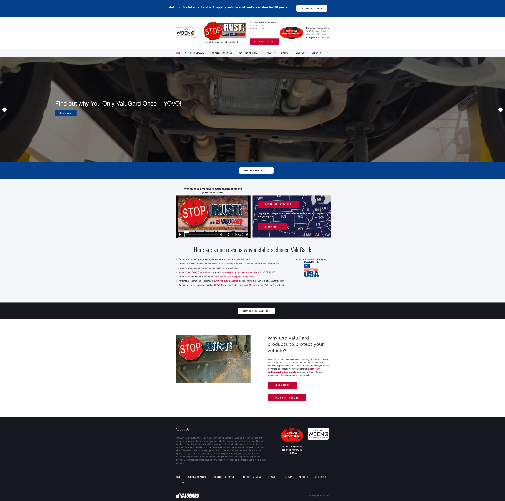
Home (178, 52)
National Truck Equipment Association (236, 276)
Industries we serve (248, 52)
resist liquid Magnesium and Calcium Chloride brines (262, 285)
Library (284, 52)
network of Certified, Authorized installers (294, 370)
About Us (300, 52)
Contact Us (317, 52)
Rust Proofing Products (231, 263)
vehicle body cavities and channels (240, 272)
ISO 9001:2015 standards (226, 280)
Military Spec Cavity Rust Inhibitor (194, 272)
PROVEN (219, 285)
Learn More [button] (265, 116)
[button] (4, 109)
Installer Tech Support (222, 52)
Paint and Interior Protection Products (261, 263)
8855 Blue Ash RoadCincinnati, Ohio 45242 (317, 33)
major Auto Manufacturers (238, 259)
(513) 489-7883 (257, 25)
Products (269, 52)
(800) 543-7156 (257, 28)
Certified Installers (194, 52)
